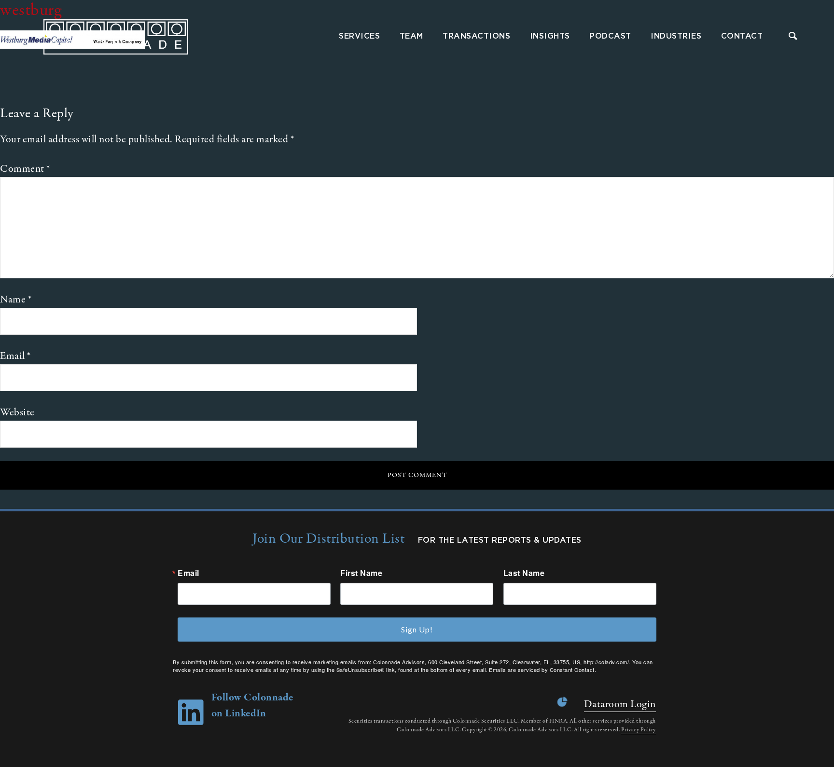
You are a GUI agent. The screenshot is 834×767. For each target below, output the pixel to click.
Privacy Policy (638, 730)
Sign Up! (417, 629)
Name (15, 299)
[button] (793, 37)
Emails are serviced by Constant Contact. (542, 669)
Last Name (524, 573)
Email (15, 356)
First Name (361, 573)
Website (17, 412)
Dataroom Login (620, 704)
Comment (25, 169)
